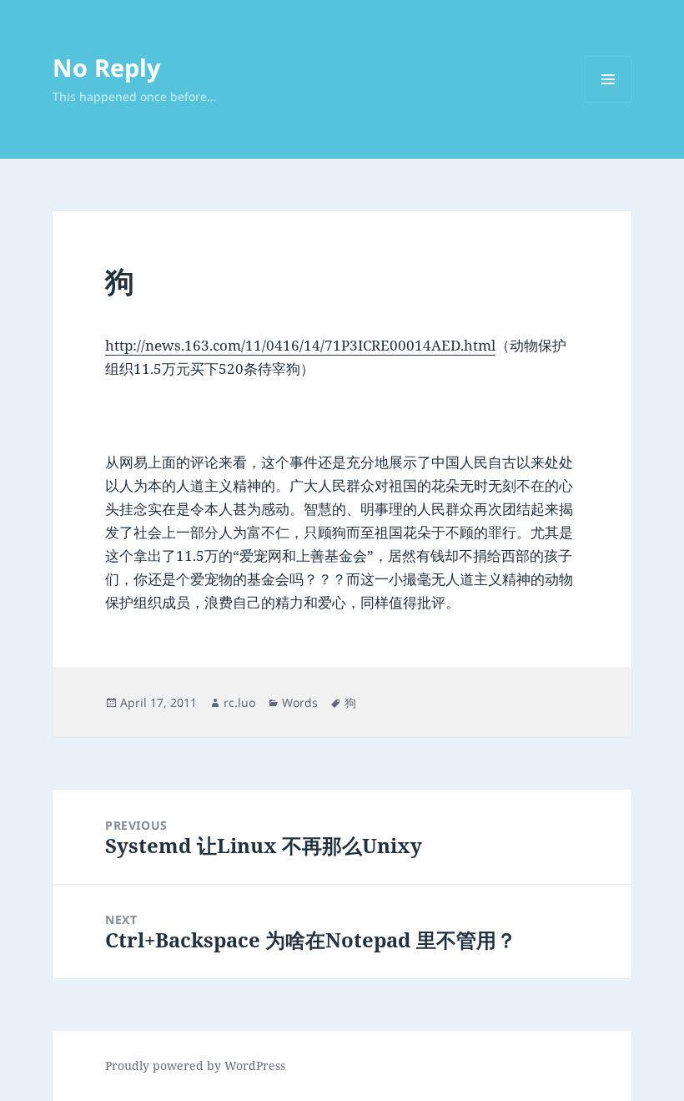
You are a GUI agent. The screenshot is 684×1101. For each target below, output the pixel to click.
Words (300, 702)
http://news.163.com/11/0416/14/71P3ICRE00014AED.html (300, 345)
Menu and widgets (608, 102)
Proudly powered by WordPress (195, 1065)
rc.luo (239, 702)
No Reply (107, 67)
